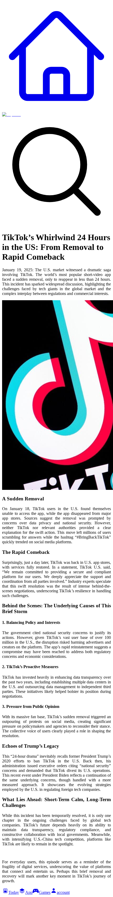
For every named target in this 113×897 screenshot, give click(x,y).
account (63, 892)
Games (44, 892)
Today (13, 892)
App (29, 892)
